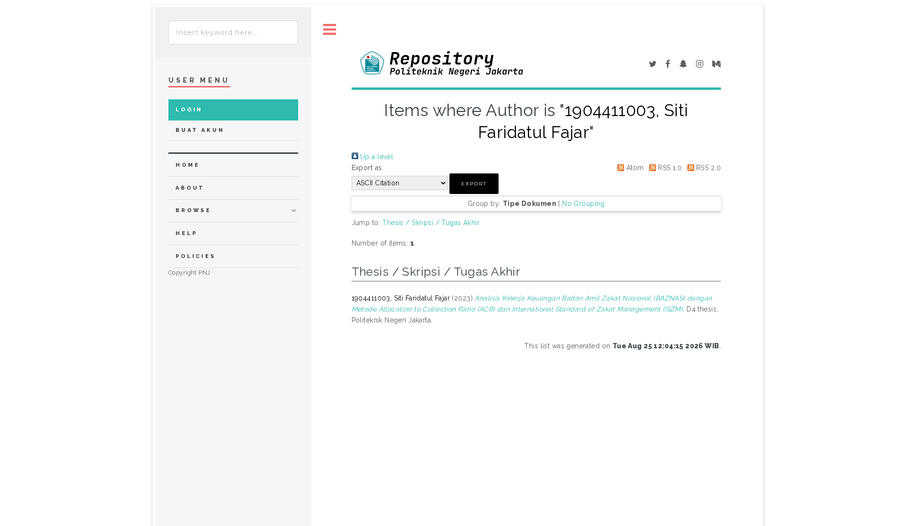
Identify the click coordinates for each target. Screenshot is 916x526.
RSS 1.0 (669, 168)
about (190, 188)
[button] (474, 183)
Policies (196, 256)
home (187, 165)
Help (186, 233)
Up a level (376, 157)
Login (189, 110)
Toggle (330, 30)
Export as (367, 168)
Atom (634, 168)
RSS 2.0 (707, 168)
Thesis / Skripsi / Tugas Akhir (430, 222)
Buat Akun (200, 130)
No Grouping (583, 203)
